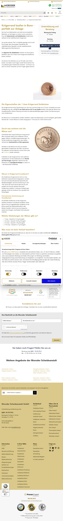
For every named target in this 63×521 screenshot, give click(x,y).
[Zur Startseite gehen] (8, 6)
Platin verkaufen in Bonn (9, 378)
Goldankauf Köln (22, 481)
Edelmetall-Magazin (38, 456)
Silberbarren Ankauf (54, 419)
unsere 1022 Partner (13, 252)
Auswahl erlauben (31, 281)
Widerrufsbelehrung (7, 454)
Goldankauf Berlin (22, 484)
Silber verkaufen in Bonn (40, 373)
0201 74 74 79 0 (57, 6)
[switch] (23, 274)
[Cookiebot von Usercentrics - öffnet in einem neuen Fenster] (50, 239)
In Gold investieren (38, 459)
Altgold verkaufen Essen (38, 429)
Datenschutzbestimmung (16, 333)
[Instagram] (58, 448)
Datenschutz (5, 470)
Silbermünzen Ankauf (55, 416)
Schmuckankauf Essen (39, 411)
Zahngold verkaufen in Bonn (41, 369)
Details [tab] (24, 243)
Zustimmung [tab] (8, 243)
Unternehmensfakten (8, 476)
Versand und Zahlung (8, 451)
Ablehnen (11, 281)
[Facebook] (50, 448)
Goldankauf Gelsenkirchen (21, 450)
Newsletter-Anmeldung (36, 453)
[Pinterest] (56, 448)
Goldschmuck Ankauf (39, 424)
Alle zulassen (51, 281)
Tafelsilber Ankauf (54, 436)
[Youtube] (53, 448)
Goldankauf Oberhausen (21, 455)
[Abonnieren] (35, 393)
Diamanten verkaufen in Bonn (41, 378)
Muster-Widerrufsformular (7, 458)
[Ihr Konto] (52, 13)
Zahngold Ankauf (38, 433)
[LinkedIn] (50, 451)
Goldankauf (37, 404)
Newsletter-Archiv (38, 448)
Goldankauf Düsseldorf (20, 460)
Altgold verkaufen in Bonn (9, 371)
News (35, 444)
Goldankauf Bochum (23, 475)
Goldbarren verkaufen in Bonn (41, 371)
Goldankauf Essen (38, 408)
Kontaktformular (54, 53)
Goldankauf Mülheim (23, 473)
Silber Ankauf (53, 410)
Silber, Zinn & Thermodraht (53, 405)
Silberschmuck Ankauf (55, 422)
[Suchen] (44, 12)
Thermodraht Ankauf (55, 430)
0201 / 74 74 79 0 (54, 46)
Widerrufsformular (7, 478)
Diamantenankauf (54, 433)
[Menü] (48, 13)
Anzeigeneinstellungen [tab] (39, 243)
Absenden (56, 340)
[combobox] (21, 12)
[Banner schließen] (60, 238)
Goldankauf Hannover (23, 487)
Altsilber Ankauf (53, 425)
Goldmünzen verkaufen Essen (37, 415)
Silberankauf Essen (54, 413)
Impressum (5, 473)
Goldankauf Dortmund (20, 466)
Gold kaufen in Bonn (7, 369)
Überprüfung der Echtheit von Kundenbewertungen (8, 465)
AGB (3, 448)
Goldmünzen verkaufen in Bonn (42, 380)
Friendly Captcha (24, 329)
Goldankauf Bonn (22, 478)
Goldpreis (6, 152)
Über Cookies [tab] (55, 243)
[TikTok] (53, 451)
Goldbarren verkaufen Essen (39, 421)
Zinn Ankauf (52, 427)
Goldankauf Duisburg (23, 470)
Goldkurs (35, 436)
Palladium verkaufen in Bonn (10, 380)
